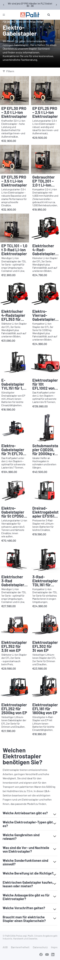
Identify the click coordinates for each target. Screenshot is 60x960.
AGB (5, 947)
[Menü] (4, 15)
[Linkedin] (53, 955)
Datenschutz (40, 947)
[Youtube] (47, 955)
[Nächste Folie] (56, 4)
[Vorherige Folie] (3, 4)
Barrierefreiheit (20, 947)
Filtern (10, 71)
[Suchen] (48, 14)
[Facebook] (41, 955)
